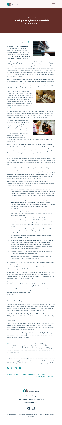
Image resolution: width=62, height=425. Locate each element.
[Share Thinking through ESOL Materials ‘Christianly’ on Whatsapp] (20, 369)
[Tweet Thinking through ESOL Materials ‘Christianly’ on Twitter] (12, 369)
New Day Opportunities (45, 377)
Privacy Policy (31, 396)
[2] (10, 107)
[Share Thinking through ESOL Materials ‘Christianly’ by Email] (16, 369)
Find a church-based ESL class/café (31, 399)
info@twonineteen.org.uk (31, 402)
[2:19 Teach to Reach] (14, 4)
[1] (28, 42)
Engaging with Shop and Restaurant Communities (26, 374)
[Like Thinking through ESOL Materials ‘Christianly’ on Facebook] (8, 369)
